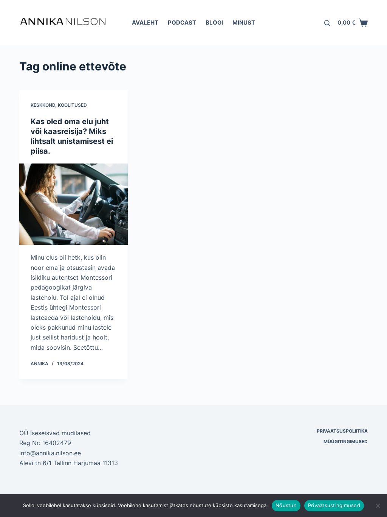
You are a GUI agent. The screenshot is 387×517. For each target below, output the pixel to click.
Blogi (214, 22)
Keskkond (43, 105)
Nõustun (286, 505)
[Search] (327, 23)
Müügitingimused (346, 441)
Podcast (182, 22)
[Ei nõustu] (377, 505)
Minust (243, 22)
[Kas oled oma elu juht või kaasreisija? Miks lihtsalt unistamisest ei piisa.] (73, 204)
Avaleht (145, 22)
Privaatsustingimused (334, 505)
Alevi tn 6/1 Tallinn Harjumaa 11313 (68, 463)
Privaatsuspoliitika (342, 431)
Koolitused (72, 105)
